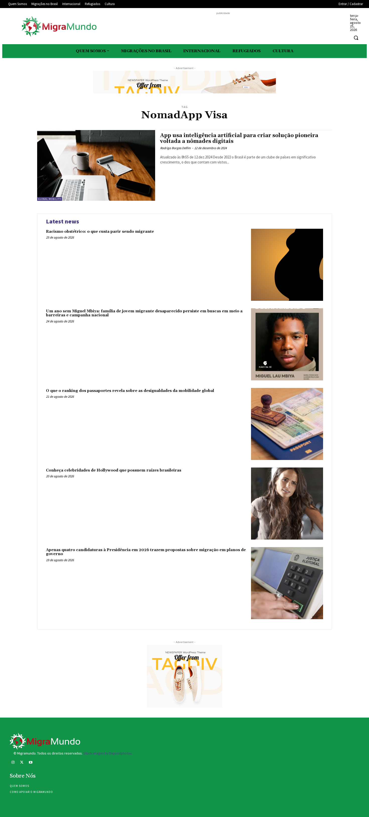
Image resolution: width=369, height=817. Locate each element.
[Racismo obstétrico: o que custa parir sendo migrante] (287, 265)
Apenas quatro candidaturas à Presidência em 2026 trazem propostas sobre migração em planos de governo (146, 552)
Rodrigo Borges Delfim (175, 148)
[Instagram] (13, 763)
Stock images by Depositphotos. (108, 753)
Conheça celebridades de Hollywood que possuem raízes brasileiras (113, 470)
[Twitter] (22, 763)
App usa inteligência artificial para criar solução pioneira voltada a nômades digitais (239, 138)
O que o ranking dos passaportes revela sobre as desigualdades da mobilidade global (130, 390)
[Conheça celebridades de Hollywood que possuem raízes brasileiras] (287, 504)
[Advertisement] (223, 27)
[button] (356, 38)
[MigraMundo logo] (58, 26)
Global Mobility (49, 199)
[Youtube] (30, 763)
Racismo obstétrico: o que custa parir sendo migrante (100, 231)
